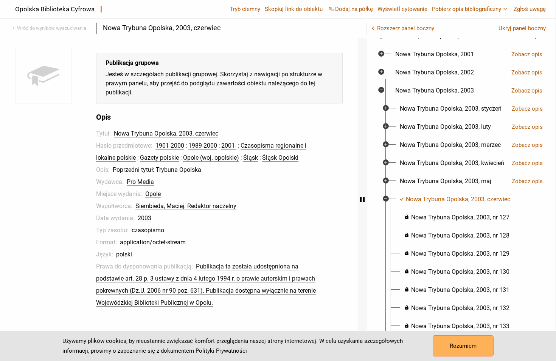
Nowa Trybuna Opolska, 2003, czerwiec (166, 133)
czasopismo (148, 230)
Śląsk (250, 157)
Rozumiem (463, 345)
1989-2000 (202, 145)
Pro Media (140, 181)
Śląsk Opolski (280, 157)
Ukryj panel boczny (522, 28)
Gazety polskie (159, 157)
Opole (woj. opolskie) (211, 157)
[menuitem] (434, 54)
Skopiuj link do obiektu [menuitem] (294, 9)
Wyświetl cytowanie (402, 9)
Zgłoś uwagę (530, 9)
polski (124, 254)
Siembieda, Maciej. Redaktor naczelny (185, 206)
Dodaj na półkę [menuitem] (354, 9)
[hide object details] (362, 199)
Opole (153, 193)
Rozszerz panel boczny (405, 28)
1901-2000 (169, 145)
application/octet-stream (153, 242)
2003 (144, 218)
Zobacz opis (526, 54)
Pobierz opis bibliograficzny (466, 9)
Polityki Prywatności (221, 350)
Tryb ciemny (245, 9)
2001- (228, 145)
